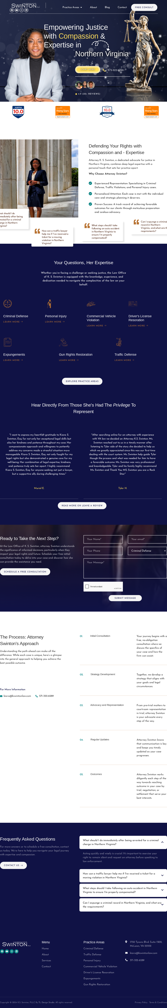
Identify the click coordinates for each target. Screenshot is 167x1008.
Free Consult (144, 8)
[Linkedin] (26, 10)
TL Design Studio (46, 1002)
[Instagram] (21, 10)
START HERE (88, 70)
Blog (107, 7)
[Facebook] (12, 10)
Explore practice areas (82, 381)
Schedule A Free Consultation (25, 572)
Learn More (11, 322)
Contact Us (11, 865)
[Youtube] (17, 10)
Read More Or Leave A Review (82, 506)
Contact (122, 7)
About (93, 7)
